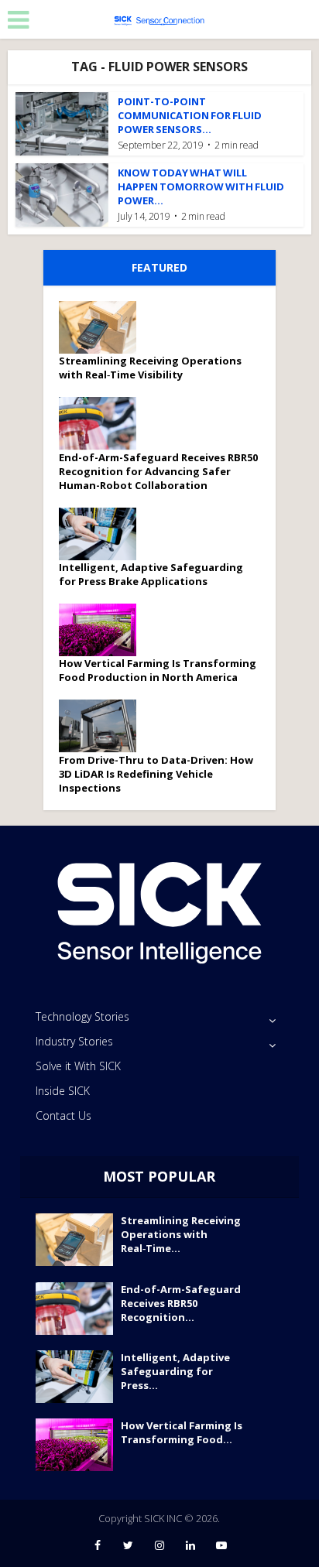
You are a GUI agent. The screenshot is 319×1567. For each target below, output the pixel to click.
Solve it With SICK (78, 1066)
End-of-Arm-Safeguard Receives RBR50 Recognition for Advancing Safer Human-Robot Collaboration (158, 471)
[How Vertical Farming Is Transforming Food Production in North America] (103, 630)
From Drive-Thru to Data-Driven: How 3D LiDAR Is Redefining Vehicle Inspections (156, 774)
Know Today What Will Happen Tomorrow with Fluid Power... (201, 186)
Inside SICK (63, 1090)
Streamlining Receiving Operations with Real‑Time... (181, 1234)
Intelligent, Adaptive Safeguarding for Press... (175, 1371)
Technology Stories (82, 1016)
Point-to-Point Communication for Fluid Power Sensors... (190, 115)
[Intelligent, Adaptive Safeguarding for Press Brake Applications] (103, 534)
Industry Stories (74, 1041)
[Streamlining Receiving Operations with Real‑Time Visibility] (103, 327)
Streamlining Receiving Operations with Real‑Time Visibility (150, 367)
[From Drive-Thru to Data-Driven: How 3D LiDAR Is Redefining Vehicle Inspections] (103, 726)
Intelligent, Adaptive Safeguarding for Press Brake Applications (151, 574)
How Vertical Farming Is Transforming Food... (181, 1432)
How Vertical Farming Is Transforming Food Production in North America (157, 670)
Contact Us (63, 1115)
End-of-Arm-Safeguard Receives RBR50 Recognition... (181, 1303)
